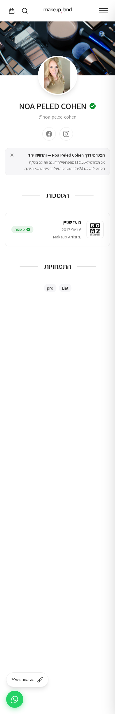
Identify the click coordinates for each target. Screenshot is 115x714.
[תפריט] (103, 10)
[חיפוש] (25, 10)
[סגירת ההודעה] (12, 155)
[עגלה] (11, 10)
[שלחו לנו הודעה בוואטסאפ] (14, 699)
